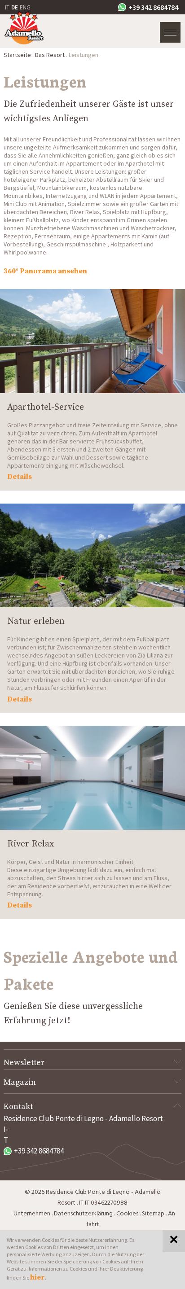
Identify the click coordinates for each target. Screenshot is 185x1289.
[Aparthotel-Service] (92, 341)
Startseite (17, 55)
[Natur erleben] (92, 556)
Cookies (127, 1214)
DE (14, 7)
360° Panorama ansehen (45, 271)
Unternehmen (31, 1214)
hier (37, 1277)
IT (7, 7)
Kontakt (18, 1106)
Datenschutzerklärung (83, 1214)
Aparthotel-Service (45, 407)
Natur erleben (36, 621)
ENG (25, 7)
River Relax (30, 844)
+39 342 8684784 (153, 7)
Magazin (20, 1082)
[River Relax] (92, 778)
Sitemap (153, 1214)
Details (19, 476)
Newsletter (24, 1062)
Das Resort (50, 55)
